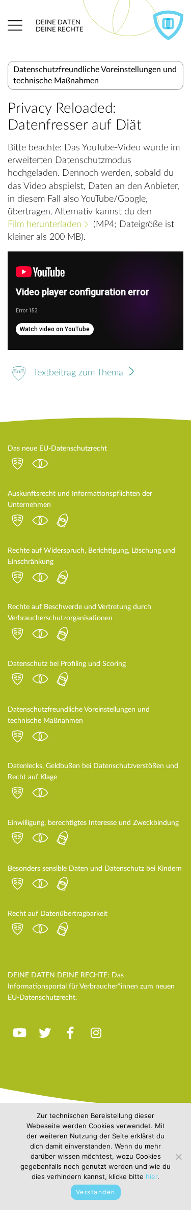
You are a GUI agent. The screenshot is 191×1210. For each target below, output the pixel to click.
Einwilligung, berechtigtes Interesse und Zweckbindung (93, 822)
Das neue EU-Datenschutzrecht (57, 448)
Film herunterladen (44, 224)
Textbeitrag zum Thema (79, 372)
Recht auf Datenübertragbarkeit (57, 913)
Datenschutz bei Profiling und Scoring (67, 663)
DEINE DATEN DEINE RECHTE (60, 26)
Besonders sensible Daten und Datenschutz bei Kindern (95, 868)
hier (151, 1176)
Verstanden (96, 1192)
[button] (15, 25)
